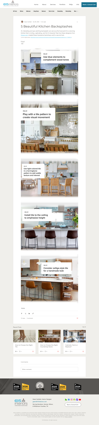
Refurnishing (68, 11)
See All (84, 327)
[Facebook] (69, 399)
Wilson (38, 415)
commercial (31, 412)
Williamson (48, 415)
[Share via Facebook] (21, 313)
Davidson (34, 415)
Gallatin (72, 414)
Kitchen (21, 11)
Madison (61, 414)
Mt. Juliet (74, 412)
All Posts (15, 11)
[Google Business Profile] (77, 399)
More (75, 11)
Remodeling (60, 11)
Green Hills (56, 414)
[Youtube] (80, 399)
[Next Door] (74, 399)
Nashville (28, 414)
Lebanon (79, 412)
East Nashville (34, 414)
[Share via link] (33, 313)
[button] (44, 4)
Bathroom (28, 11)
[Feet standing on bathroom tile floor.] (24, 336)
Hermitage (17, 414)
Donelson (84, 412)
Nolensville (81, 414)
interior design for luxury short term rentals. (75, 415)
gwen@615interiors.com (40, 401)
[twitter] (71, 399)
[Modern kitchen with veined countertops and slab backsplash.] (49, 336)
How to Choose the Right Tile (24, 346)
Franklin (77, 414)
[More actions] (77, 22)
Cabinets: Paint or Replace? (71, 346)
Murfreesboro (17, 415)
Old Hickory (22, 414)
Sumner (42, 415)
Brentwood (40, 414)
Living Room (36, 11)
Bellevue (45, 414)
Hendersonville (67, 414)
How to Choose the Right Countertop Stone (49, 346)
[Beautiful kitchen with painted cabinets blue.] (74, 336)
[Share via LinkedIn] (29, 313)
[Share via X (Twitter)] (25, 313)
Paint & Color (51, 11)
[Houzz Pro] (66, 399)
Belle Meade (50, 414)
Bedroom (44, 11)
